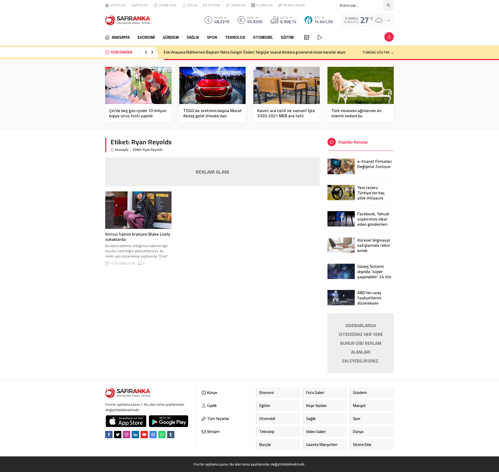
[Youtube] (144, 434)
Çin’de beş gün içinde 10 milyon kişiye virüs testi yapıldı (137, 113)
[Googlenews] (153, 434)
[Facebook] (109, 434)
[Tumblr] (170, 434)
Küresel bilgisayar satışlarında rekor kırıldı (373, 245)
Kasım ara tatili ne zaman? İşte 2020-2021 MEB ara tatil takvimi (286, 116)
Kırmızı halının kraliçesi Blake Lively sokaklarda (137, 236)
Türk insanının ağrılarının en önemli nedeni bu (356, 113)
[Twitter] (117, 434)
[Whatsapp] (162, 434)
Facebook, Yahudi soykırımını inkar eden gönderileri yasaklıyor (373, 221)
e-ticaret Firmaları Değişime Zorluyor (374, 164)
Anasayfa (121, 150)
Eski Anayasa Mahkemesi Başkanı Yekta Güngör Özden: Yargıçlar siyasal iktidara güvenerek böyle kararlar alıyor (255, 52)
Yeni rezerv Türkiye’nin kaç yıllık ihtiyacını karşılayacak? (371, 195)
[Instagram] (126, 434)
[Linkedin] (135, 434)
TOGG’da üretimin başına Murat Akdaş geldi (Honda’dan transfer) (212, 116)
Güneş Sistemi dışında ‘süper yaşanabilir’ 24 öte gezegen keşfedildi (374, 274)
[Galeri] (306, 37)
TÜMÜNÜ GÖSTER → (378, 52)
